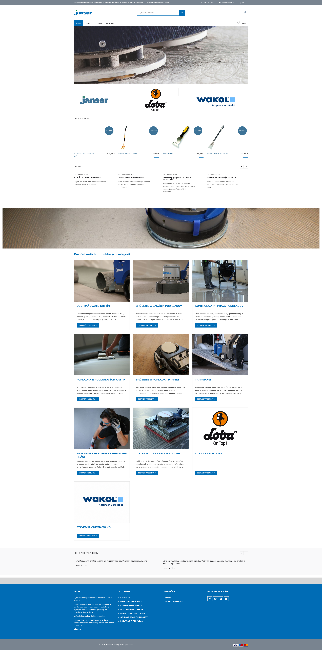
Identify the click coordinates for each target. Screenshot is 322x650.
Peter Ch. (166, 568)
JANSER (109, 644)
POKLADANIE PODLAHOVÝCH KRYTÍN (101, 379)
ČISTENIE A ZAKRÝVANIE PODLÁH (158, 453)
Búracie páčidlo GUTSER (127, 153)
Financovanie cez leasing (132, 613)
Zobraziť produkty (87, 325)
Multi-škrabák (168, 153)
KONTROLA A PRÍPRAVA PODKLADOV (219, 305)
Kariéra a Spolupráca (174, 602)
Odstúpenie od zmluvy (131, 609)
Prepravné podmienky (131, 605)
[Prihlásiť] (245, 13)
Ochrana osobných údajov (134, 617)
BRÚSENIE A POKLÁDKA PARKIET (157, 379)
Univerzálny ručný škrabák (217, 153)
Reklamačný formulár (131, 621)
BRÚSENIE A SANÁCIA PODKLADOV (159, 305)
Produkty (89, 23)
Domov (79, 23)
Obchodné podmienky (131, 602)
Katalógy (125, 598)
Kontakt (110, 23)
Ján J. (78, 565)
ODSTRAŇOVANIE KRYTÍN (93, 305)
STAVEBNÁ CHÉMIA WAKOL (94, 527)
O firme (100, 23)
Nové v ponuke (81, 118)
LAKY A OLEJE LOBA (208, 453)
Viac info (77, 629)
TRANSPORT (203, 379)
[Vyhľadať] (182, 13)
